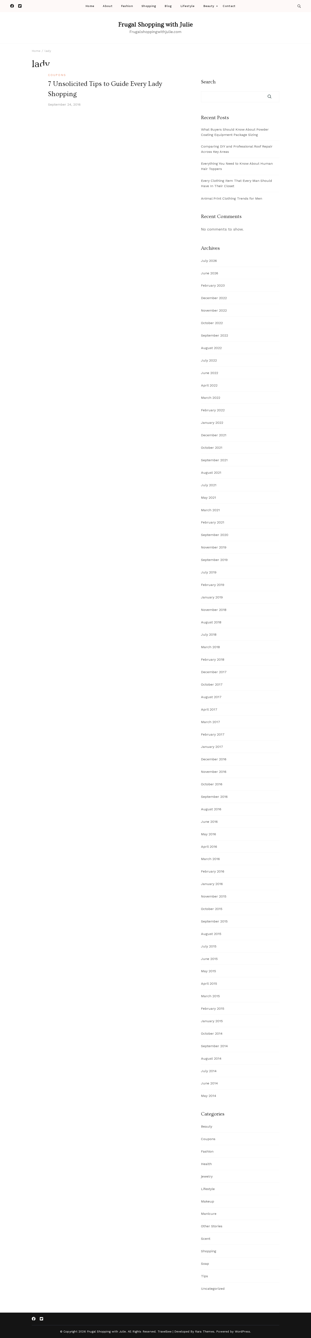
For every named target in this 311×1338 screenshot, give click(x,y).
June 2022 (209, 373)
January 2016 (212, 884)
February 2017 (212, 734)
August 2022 (211, 348)
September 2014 (214, 1046)
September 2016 (214, 797)
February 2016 (212, 871)
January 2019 (212, 597)
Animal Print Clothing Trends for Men (231, 198)
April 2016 (209, 847)
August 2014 (211, 1058)
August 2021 (211, 473)
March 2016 (210, 859)
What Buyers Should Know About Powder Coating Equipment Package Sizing (235, 132)
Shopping (149, 6)
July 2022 (209, 360)
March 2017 (210, 722)
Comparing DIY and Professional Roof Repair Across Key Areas (236, 149)
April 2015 (209, 984)
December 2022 (214, 298)
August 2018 (211, 622)
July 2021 (208, 485)
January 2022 (212, 423)
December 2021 (213, 435)
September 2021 (214, 460)
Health (206, 1164)
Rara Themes (204, 1331)
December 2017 (214, 672)
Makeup (207, 1201)
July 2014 (209, 1071)
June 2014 (209, 1083)
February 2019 (212, 585)
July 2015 (208, 946)
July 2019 (208, 572)
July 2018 (208, 634)
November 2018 (213, 610)
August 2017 (211, 697)
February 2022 (213, 410)
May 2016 (208, 834)
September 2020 (214, 535)
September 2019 (214, 560)
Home (89, 6)
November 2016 (213, 772)
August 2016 (211, 809)
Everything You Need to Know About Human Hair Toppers (237, 166)
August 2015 (211, 934)
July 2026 (209, 261)
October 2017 (212, 684)
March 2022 (210, 398)
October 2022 (212, 323)
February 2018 (212, 659)
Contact (229, 6)
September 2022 (214, 335)
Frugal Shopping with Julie (155, 24)
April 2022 (209, 385)
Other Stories (211, 1226)
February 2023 (213, 285)
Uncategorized (213, 1289)
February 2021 (212, 522)
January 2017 (212, 747)
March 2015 (210, 996)
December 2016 (213, 759)
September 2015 (214, 921)
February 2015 (212, 1009)
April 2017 (209, 709)
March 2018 (210, 647)
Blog (168, 6)
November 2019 (213, 547)
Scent (205, 1239)
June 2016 (209, 822)
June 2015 (209, 959)
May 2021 (208, 498)
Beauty (209, 6)
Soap (205, 1264)
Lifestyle (187, 6)
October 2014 (212, 1033)
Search (208, 81)
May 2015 (208, 971)
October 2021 (211, 448)
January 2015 (212, 1021)
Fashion (127, 6)
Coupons (57, 75)
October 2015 (211, 909)
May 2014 (208, 1096)
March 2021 (210, 510)
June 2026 (209, 273)
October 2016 (211, 784)
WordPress (242, 1331)
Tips (204, 1276)
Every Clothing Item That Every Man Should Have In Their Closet (236, 183)
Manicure (208, 1214)
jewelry (207, 1176)
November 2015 (213, 896)
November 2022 (214, 310)
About (108, 6)
